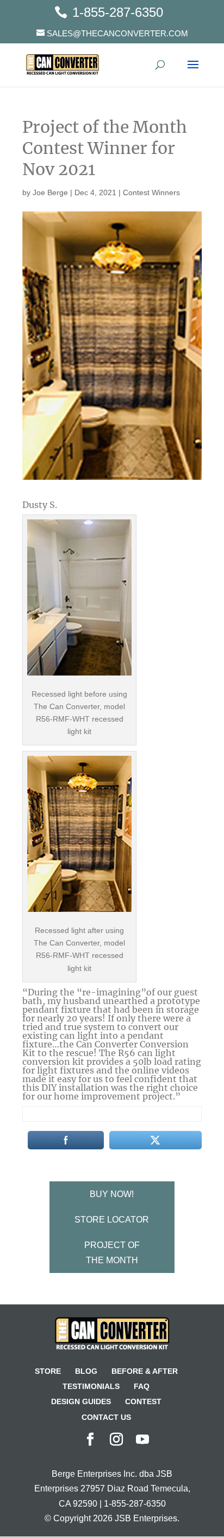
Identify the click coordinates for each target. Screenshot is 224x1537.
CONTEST (143, 1401)
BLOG (86, 1371)
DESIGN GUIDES (81, 1401)
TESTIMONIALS (91, 1386)
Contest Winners (151, 192)
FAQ (142, 1386)
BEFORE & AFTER (144, 1371)
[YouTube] (142, 1440)
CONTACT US (106, 1417)
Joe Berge (50, 192)
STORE (48, 1371)
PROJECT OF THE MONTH (112, 1252)
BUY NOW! (112, 1194)
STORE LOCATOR (111, 1219)
